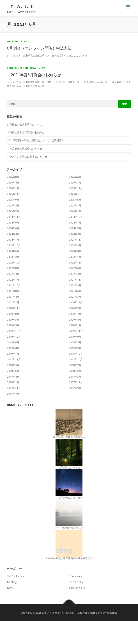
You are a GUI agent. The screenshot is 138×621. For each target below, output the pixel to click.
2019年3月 (75, 348)
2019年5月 (75, 342)
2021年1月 (13, 302)
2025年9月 (13, 199)
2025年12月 (76, 188)
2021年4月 (13, 296)
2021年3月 (75, 296)
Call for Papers (15, 576)
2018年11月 (14, 359)
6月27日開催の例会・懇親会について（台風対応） (35, 140)
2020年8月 (13, 314)
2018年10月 (76, 359)
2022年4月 (13, 274)
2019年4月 (13, 348)
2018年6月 (13, 371)
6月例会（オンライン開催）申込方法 (39, 48)
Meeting (12, 41)
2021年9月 (75, 285)
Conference (14, 68)
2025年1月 (75, 211)
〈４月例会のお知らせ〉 (69, 467)
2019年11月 (76, 331)
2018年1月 (13, 382)
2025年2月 (13, 211)
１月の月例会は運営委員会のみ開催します (69, 558)
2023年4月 (75, 251)
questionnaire (77, 587)
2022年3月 (75, 274)
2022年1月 (13, 279)
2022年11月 (76, 262)
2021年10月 (14, 285)
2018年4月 (13, 376)
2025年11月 (14, 194)
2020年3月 (13, 325)
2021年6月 (75, 291)
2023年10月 (14, 245)
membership (76, 582)
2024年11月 (14, 216)
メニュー (128, 6)
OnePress (83, 612)
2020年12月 (76, 302)
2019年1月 (13, 353)
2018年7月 (75, 365)
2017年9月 (75, 388)
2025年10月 (76, 194)
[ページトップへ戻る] (69, 604)
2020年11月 (14, 308)
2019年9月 (75, 336)
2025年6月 (75, 199)
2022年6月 (75, 268)
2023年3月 (13, 256)
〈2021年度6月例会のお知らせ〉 (36, 74)
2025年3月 (75, 205)
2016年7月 (13, 393)
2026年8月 (13, 177)
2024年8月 (75, 222)
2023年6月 (13, 251)
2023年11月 (76, 239)
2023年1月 (75, 256)
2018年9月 (13, 365)
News (24, 41)
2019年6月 (13, 342)
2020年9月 (75, 308)
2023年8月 (75, 245)
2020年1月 (75, 325)
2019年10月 (14, 336)
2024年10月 (76, 216)
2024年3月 (75, 234)
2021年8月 (13, 291)
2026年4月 (13, 182)
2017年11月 (14, 388)
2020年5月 (13, 319)
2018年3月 (75, 376)
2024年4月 (13, 234)
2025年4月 (13, 205)
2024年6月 (13, 228)
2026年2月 (13, 188)
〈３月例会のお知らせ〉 (69, 497)
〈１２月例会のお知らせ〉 (69, 528)
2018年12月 (76, 353)
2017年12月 (76, 382)
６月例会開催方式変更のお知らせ (26, 132)
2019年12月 (14, 331)
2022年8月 (13, 268)
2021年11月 (76, 279)
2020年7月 (75, 314)
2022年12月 (14, 262)
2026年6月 (75, 177)
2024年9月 (13, 222)
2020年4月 (75, 319)
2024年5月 (75, 228)
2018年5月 (75, 371)
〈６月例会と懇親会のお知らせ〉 (26, 148)
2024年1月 (13, 239)
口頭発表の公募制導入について (24, 124)
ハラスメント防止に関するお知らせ (27, 156)
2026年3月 (75, 182)
